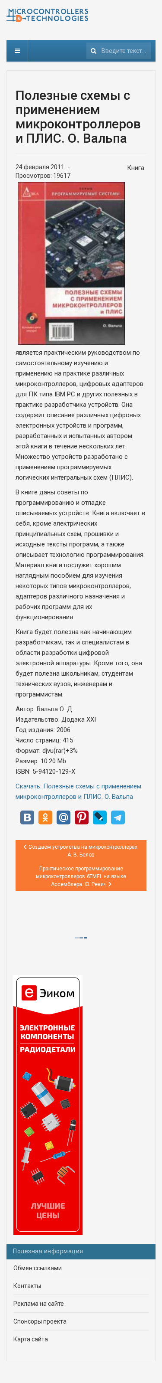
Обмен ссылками (37, 1268)
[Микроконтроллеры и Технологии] (47, 15)
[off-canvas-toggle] (17, 51)
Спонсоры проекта (40, 1321)
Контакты (27, 1285)
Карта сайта (30, 1339)
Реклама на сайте (38, 1303)
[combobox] (118, 51)
